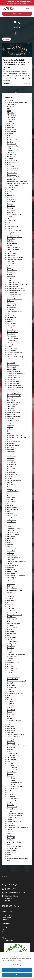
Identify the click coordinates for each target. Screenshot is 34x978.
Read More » (6, 83)
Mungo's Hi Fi (11, 551)
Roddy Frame (11, 646)
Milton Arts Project (12, 532)
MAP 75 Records (12, 516)
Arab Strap (10, 150)
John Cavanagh (11, 456)
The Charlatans (11, 772)
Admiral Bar (10, 113)
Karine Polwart (11, 468)
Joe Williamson (11, 454)
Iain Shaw (10, 427)
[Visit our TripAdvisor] (11, 906)
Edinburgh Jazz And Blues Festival (17, 290)
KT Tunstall (10, 487)
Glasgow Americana (13, 365)
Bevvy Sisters (11, 187)
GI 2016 (9, 346)
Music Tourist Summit (13, 557)
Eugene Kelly (10, 309)
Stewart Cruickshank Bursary (15, 734)
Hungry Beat (10, 425)
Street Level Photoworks (14, 737)
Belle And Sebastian (13, 185)
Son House (10, 701)
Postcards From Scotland (14, 615)
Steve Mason (11, 730)
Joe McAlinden (11, 452)
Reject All (17, 970)
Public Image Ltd (12, 619)
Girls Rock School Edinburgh (15, 356)
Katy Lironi (10, 476)
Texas (8, 761)
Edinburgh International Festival (16, 288)
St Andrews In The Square (14, 720)
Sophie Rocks (11, 708)
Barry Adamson (11, 175)
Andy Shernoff (11, 144)
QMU (8, 621)
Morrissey (10, 544)
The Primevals (11, 796)
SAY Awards (10, 666)
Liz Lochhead (11, 497)
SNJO (8, 697)
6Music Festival (11, 105)
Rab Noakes (10, 625)
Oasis (8, 586)
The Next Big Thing (12, 788)
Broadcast (10, 204)
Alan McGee (10, 127)
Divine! (9, 268)
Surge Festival (11, 747)
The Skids (10, 803)
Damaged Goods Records (14, 259)
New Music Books (12, 571)
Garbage (9, 342)
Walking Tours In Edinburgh (15, 846)
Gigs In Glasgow (11, 350)
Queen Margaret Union (13, 623)
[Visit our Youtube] (18, 906)
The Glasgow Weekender (14, 782)
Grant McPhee (11, 400)
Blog (5, 876)
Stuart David (10, 741)
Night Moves (10, 580)
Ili (7, 431)
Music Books (10, 553)
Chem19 (9, 228)
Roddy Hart (10, 648)
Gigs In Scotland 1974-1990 (15, 352)
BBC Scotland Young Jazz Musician (17, 181)
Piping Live (10, 604)
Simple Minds (11, 691)
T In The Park (11, 755)
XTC (8, 856)
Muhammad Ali (11, 549)
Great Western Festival (13, 402)
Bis (8, 193)
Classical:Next (11, 239)
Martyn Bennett (11, 524)
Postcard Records (12, 613)
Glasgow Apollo (11, 367)
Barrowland (10, 166)
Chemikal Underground (14, 231)
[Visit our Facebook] (3, 906)
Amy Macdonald (12, 140)
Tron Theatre (11, 836)
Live (8, 495)
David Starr (10, 261)
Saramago (10, 664)
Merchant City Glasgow (14, 528)
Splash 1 (9, 712)
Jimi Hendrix (10, 449)
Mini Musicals (11, 536)
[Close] (32, 954)
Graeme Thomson (12, 398)
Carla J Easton (11, 220)
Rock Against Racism (13, 644)
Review (9, 635)
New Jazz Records (12, 569)
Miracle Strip (10, 538)
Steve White (10, 732)
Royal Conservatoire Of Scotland (16, 654)
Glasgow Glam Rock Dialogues (16, 373)
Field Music (10, 321)
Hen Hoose (10, 418)
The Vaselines (11, 809)
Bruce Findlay (11, 206)
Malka (8, 511)
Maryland (10, 526)
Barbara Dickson (12, 160)
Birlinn (9, 191)
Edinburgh (10, 280)
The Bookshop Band (13, 770)
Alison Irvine (10, 138)
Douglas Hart (11, 272)
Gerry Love (10, 344)
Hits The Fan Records (13, 421)
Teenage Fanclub (12, 759)
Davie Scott (10, 264)
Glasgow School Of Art (13, 390)
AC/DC (9, 111)
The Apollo (10, 763)
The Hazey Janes (12, 784)
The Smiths (10, 805)
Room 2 (9, 650)
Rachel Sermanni (12, 627)
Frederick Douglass (12, 338)
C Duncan (10, 216)
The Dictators (11, 780)
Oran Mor (10, 592)
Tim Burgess (10, 823)
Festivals (9, 319)
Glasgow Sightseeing (13, 392)
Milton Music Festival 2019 (14, 534)
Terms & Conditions (7, 940)
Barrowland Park (12, 173)
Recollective (10, 631)
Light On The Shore (12, 491)
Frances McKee (11, 330)
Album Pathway (11, 131)
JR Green (9, 466)
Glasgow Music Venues (13, 383)
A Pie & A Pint (11, 107)
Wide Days (10, 854)
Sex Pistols (10, 683)
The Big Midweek (12, 768)
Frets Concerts (11, 340)
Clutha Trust (10, 241)
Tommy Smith (11, 825)
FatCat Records (11, 317)
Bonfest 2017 (11, 202)
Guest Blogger (11, 408)
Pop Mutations (11, 611)
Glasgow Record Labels (14, 385)
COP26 (9, 251)
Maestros (9, 503)
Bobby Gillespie (11, 200)
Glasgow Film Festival (13, 371)
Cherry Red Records (13, 233)
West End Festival (12, 848)
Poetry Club (10, 608)
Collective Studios (12, 243)
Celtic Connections (12, 226)
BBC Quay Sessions (13, 179)
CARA (8, 218)
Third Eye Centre (12, 817)
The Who (9, 811)
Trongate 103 (11, 838)
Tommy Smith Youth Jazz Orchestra (17, 827)
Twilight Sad (10, 840)
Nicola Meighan (11, 578)
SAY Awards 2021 (12, 670)
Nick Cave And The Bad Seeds (16, 575)
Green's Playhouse (12, 404)
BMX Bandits (11, 195)
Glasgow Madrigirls (12, 379)
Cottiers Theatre (11, 253)
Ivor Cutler (10, 439)
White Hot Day (11, 850)
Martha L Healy (11, 520)
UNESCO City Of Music (14, 842)
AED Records (11, 117)
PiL (8, 602)
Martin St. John (11, 522)
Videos (9, 844)
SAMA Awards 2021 (13, 662)
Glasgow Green (11, 375)
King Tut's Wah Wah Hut (14, 480)
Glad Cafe (10, 359)
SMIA (8, 695)
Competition (10, 245)
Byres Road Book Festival (14, 214)
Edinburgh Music (12, 292)
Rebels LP (10, 629)
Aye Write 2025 (11, 156)
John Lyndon (10, 458)
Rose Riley (10, 652)
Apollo (9, 148)
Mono (8, 540)
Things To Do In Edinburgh (15, 813)
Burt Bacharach (11, 210)
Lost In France (11, 499)
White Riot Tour (11, 852)
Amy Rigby (10, 142)
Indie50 (9, 433)
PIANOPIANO (11, 600)
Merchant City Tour (7, 915)
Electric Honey (11, 303)
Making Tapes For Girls (13, 507)
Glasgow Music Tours (13, 381)
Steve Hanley (11, 726)
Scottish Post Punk (12, 679)
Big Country (10, 189)
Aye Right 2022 (11, 154)
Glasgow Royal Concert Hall (15, 387)
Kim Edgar (10, 478)
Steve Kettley (11, 728)
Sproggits (9, 716)
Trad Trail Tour (11, 829)
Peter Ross (10, 598)
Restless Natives (12, 633)
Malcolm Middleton (12, 509)
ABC (8, 109)
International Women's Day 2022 (17, 437)
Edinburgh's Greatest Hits (14, 299)
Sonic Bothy (10, 706)
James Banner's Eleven (13, 441)
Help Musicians (11, 414)
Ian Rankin (10, 429)
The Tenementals (12, 807)
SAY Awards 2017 (12, 668)
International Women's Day (15, 435)
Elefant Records (11, 305)
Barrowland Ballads (13, 169)
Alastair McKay (11, 129)
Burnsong (10, 208)
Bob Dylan (10, 197)
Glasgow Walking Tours (14, 394)
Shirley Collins (11, 685)
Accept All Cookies (16, 974)
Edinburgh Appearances (14, 282)
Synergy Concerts (12, 753)
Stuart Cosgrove (11, 739)
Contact (4, 932)
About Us (4, 928)
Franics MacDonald (12, 332)
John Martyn (10, 460)
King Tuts (9, 482)
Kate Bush (10, 470)
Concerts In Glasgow (13, 249)
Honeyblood (10, 423)
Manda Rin (10, 513)
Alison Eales (10, 135)
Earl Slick (9, 278)
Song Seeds (10, 703)
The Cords (10, 774)
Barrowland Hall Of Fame (14, 171)
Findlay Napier (11, 326)
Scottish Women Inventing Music (16, 681)
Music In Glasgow (12, 555)
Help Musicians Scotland (14, 416)
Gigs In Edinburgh (12, 348)
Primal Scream (11, 617)
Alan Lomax (10, 125)
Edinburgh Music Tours (13, 297)
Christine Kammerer (13, 235)
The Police (10, 794)
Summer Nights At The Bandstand (17, 745)
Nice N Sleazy (11, 573)
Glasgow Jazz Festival (13, 377)
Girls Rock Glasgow (12, 354)
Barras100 (10, 164)
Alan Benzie (10, 123)
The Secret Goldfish (13, 801)
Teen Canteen (11, 757)
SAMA (9, 660)
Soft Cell (9, 699)
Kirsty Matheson (11, 485)
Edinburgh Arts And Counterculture (17, 284)
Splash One (10, 714)
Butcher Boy (10, 212)
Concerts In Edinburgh (13, 247)
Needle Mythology (12, 565)
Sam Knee (10, 658)
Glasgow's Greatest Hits (14, 396)
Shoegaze (10, 689)
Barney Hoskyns (12, 162)
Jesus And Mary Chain (13, 445)
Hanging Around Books (14, 412)
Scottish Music (11, 675)
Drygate (9, 274)
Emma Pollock (11, 307)
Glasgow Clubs (11, 369)
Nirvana (9, 582)
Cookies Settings (17, 965)
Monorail (9, 542)
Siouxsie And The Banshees (15, 693)
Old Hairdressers (12, 588)
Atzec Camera (11, 152)
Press (3, 934)
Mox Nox (9, 547)
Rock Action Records (13, 642)
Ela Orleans (10, 301)
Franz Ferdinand (11, 336)
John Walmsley (11, 464)
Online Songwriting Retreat (15, 590)
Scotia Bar (10, 673)
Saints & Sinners (11, 656)
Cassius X (9, 222)
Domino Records (12, 270)
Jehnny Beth (10, 443)
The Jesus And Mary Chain (14, 786)
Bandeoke (10, 158)
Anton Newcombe (12, 146)
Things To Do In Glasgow (14, 815)
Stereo (9, 724)
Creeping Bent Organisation (15, 257)
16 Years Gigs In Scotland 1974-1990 (17, 102)
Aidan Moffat (11, 119)
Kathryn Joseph (11, 472)
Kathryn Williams (12, 474)
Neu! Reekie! (10, 567)
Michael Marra (11, 530)
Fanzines (9, 313)
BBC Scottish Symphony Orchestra (17, 183)
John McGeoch (11, 462)
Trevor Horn (10, 832)
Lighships (9, 489)
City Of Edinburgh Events (14, 237)
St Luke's (9, 722)
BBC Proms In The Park (14, 177)
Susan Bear (10, 749)
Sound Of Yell (11, 710)
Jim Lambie (10, 447)
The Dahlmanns (12, 778)
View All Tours (6, 919)
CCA (8, 224)
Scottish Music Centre (13, 677)
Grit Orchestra (11, 406)
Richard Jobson (11, 637)
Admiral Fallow (11, 115)
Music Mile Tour (6, 917)
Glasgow (9, 361)
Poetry (9, 606)
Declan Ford (10, 266)
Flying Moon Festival (13, 328)
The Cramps (10, 776)
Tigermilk (9, 819)
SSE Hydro (10, 718)
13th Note (10, 100)
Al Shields (10, 121)
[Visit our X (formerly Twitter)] (15, 906)
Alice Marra (10, 133)
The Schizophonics (12, 799)
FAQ (3, 930)
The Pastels (10, 792)
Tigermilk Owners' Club (14, 821)
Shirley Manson (11, 687)
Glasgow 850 (11, 363)
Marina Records (11, 518)
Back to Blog (6, 39)
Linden (9, 493)
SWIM (9, 751)
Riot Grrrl (9, 639)
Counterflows (11, 255)
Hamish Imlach (11, 410)
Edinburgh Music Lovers (14, 295)
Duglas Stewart (11, 276)
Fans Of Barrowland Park (14, 311)
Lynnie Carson (11, 501)
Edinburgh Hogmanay (13, 286)
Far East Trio (10, 315)
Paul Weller (10, 594)
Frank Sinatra (11, 334)
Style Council (11, 743)
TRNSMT (9, 834)
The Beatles (10, 765)
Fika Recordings (11, 323)
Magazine (10, 505)
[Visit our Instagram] (7, 906)
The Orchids (10, 790)
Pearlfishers (10, 596)
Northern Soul (11, 584)
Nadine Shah (11, 559)
